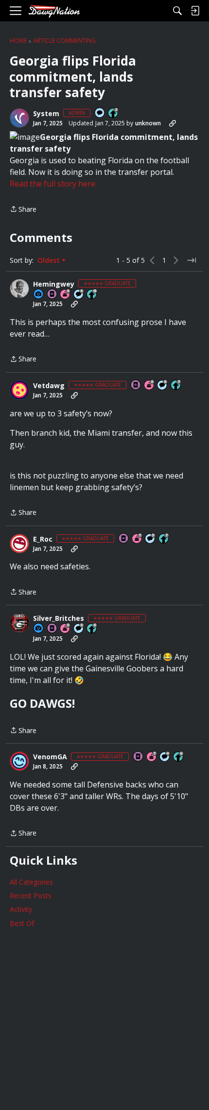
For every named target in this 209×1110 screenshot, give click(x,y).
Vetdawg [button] (49, 385)
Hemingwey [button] (53, 284)
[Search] (177, 10)
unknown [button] (148, 123)
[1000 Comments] (163, 385)
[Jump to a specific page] (191, 260)
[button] (19, 118)
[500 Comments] (165, 757)
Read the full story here (52, 183)
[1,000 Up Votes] (179, 757)
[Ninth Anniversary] (65, 628)
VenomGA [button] (50, 756)
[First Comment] (100, 113)
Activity (21, 909)
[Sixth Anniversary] (150, 385)
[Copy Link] (172, 123)
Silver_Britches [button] (58, 618)
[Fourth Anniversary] (65, 294)
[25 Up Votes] (114, 113)
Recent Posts (31, 895)
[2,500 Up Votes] (92, 628)
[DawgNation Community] (54, 11)
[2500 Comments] (79, 294)
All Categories (31, 882)
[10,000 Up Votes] (92, 294)
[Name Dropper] (52, 294)
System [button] (46, 113)
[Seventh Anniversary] (137, 539)
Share (23, 210)
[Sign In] (195, 10)
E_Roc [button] (42, 539)
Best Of (22, 923)
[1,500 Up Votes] (176, 385)
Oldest (49, 260)
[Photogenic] (39, 294)
